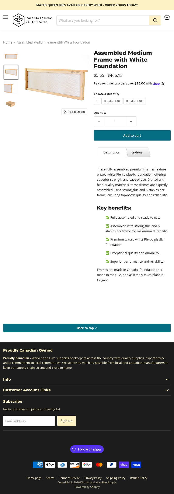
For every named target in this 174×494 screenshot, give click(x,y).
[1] (98, 105)
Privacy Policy (93, 478)
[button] (11, 56)
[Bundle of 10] (112, 105)
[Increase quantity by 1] (131, 121)
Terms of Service (69, 478)
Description (111, 152)
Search (50, 478)
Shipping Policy (115, 478)
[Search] (155, 20)
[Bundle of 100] (135, 105)
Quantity (100, 112)
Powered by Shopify (87, 487)
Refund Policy (138, 478)
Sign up (67, 420)
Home (7, 42)
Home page (34, 478)
